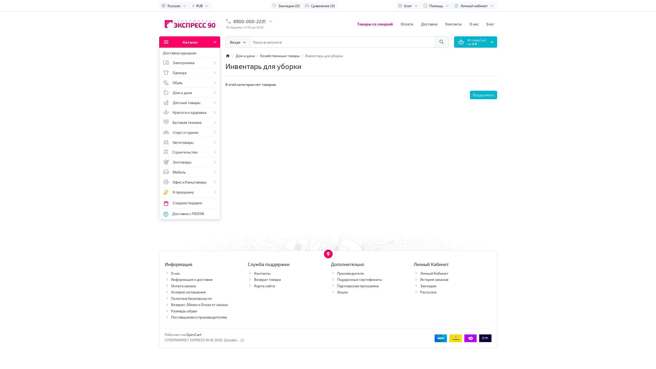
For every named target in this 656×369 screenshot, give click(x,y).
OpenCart (194, 334)
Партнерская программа (358, 286)
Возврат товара (267, 279)
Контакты (453, 24)
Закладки (428, 286)
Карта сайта (264, 286)
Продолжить (483, 95)
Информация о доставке (192, 279)
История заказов (434, 279)
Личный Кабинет (434, 273)
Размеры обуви (184, 311)
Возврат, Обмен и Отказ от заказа (199, 304)
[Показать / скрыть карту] (328, 254)
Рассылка (428, 292)
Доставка (429, 24)
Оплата (407, 24)
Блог (490, 24)
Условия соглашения (188, 292)
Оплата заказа (183, 286)
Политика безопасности (191, 298)
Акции (342, 292)
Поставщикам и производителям (199, 317)
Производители (350, 273)
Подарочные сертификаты (359, 279)
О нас (474, 24)
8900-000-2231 (249, 21)
